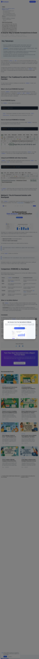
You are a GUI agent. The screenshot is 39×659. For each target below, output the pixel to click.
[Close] (36, 319)
